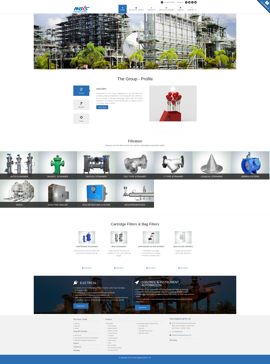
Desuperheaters (113, 350)
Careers (180, 10)
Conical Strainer (113, 338)
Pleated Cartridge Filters (151, 256)
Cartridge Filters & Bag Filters (147, 323)
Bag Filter (141, 328)
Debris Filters (112, 340)
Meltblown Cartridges (151, 251)
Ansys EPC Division (166, 10)
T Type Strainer (112, 333)
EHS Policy (173, 340)
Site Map (76, 350)
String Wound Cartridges (151, 253)
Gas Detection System (115, 348)
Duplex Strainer (113, 331)
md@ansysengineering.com (181, 335)
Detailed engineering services (85, 340)
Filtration (110, 323)
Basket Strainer (112, 328)
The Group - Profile (136, 10)
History (81, 93)
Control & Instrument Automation (86, 338)
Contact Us (192, 10)
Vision (81, 121)
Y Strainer (111, 335)
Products (151, 10)
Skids (109, 343)
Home (122, 10)
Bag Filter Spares (144, 333)
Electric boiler (112, 345)
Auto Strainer (112, 326)
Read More (102, 107)
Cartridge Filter (143, 326)
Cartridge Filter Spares (146, 331)
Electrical (78, 335)
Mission (81, 107)
